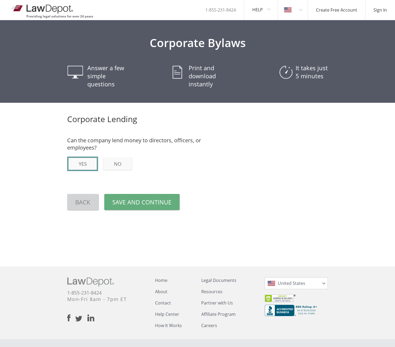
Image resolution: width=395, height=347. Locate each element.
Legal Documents (218, 280)
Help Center (167, 314)
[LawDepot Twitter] (81, 318)
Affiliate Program (218, 314)
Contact (163, 303)
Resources (211, 292)
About (161, 292)
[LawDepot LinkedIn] (90, 317)
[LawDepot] (42, 8)
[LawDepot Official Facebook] (71, 317)
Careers (209, 325)
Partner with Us (217, 303)
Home (161, 280)
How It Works (168, 325)
